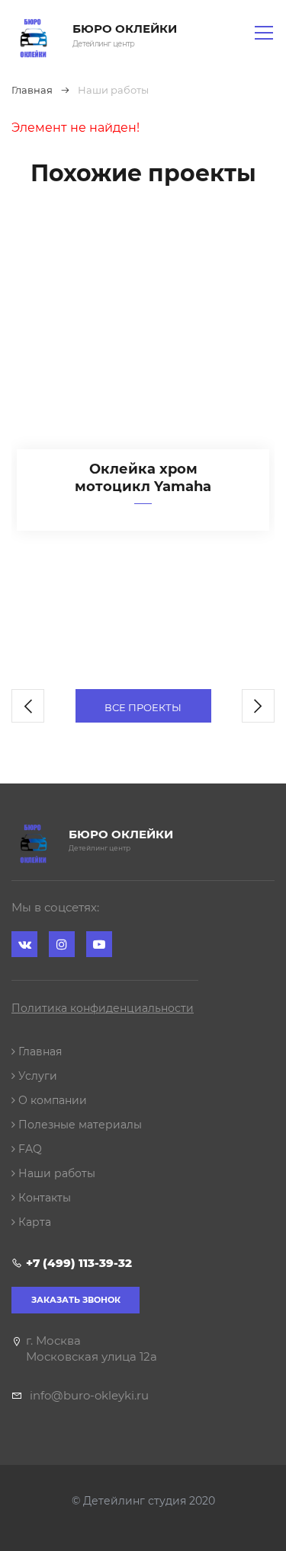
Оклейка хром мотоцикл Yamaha (143, 478)
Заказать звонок (76, 1299)
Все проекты (143, 707)
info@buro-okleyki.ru (89, 1395)
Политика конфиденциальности (102, 1008)
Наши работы (55, 1173)
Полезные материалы (78, 1124)
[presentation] (27, 706)
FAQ (28, 1149)
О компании (51, 1100)
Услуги (36, 1076)
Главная (38, 1051)
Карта (33, 1222)
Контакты (43, 1198)
